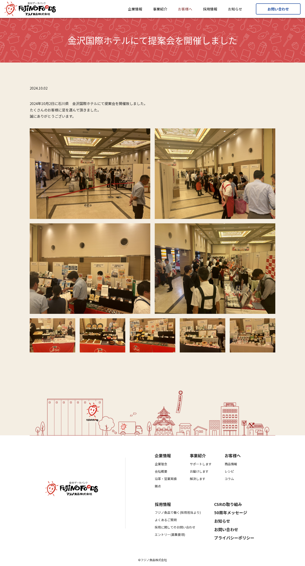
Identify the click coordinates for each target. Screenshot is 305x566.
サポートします (201, 464)
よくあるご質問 (166, 520)
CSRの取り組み (228, 504)
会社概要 (161, 471)
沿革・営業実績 (166, 478)
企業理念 (161, 464)
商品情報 (231, 464)
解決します (197, 478)
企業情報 (135, 9)
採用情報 (210, 9)
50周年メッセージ (230, 512)
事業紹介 (160, 9)
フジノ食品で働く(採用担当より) (178, 512)
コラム (229, 478)
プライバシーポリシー (234, 537)
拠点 (158, 486)
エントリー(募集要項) (170, 534)
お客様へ (185, 9)
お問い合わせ (278, 9)
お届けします (199, 471)
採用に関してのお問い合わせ (175, 527)
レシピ (229, 471)
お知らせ (235, 9)
